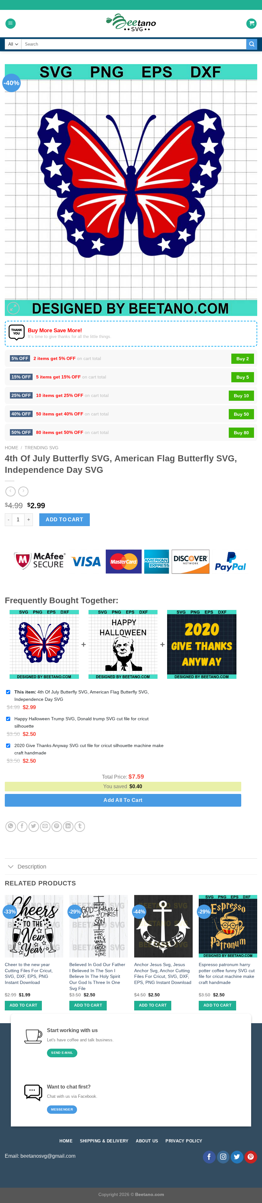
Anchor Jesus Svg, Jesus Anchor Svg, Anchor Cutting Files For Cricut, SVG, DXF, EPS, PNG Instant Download (162, 973)
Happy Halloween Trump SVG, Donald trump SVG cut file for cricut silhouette (81, 722)
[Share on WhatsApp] (10, 826)
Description (32, 866)
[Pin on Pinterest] (56, 826)
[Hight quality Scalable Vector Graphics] (131, 23)
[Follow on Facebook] (209, 1157)
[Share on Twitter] (33, 826)
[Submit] (251, 44)
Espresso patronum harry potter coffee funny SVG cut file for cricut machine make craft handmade (227, 973)
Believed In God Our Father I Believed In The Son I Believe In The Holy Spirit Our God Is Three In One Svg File (97, 976)
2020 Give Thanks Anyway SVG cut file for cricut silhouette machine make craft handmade (89, 749)
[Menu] (10, 23)
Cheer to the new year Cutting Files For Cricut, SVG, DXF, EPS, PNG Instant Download (29, 973)
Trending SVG (41, 447)
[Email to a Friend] (45, 826)
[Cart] (251, 23)
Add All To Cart (123, 800)
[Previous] (5, 958)
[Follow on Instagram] (223, 1157)
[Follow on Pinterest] (250, 1157)
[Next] (257, 958)
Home (11, 447)
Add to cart (64, 519)
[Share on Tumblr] (79, 826)
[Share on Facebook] (22, 826)
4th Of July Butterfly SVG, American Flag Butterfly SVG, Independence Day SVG (81, 695)
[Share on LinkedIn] (68, 826)
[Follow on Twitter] (237, 1157)
